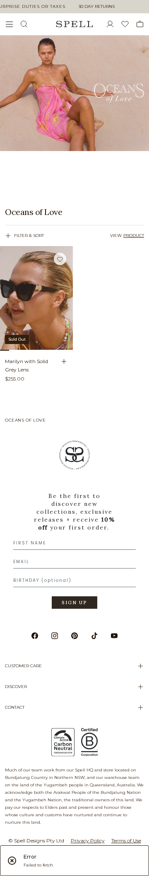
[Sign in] (113, 24)
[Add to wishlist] (60, 259)
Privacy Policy (88, 840)
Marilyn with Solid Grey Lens (26, 365)
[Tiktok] (94, 635)
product (133, 235)
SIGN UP (74, 602)
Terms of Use (126, 840)
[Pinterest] (74, 635)
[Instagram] (54, 635)
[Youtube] (114, 635)
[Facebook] (34, 635)
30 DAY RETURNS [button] (97, 6)
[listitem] (74, 212)
